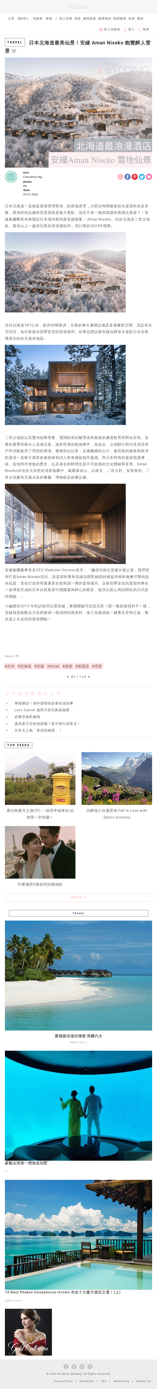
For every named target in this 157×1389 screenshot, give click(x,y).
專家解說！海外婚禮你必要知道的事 (44, 703)
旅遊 (131, 18)
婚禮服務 (119, 18)
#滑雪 (97, 666)
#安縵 (39, 666)
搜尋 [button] (145, 29)
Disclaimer (87, 1381)
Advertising (121, 1381)
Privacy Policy (63, 1381)
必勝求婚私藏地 (27, 717)
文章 (11, 18)
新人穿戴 (65, 18)
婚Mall (23, 18)
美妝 (77, 18)
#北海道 (24, 666)
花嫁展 (38, 18)
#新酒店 (82, 666)
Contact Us (143, 1381)
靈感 (140, 18)
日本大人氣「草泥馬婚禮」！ (38, 730)
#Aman (53, 666)
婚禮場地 (104, 18)
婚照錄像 (89, 18)
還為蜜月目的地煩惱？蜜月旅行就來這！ (48, 724)
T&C (104, 1381)
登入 (131, 29)
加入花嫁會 (111, 29)
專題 (49, 18)
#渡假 (67, 666)
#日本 (10, 666)
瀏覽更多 (77, 897)
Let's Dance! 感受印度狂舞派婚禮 (42, 710)
